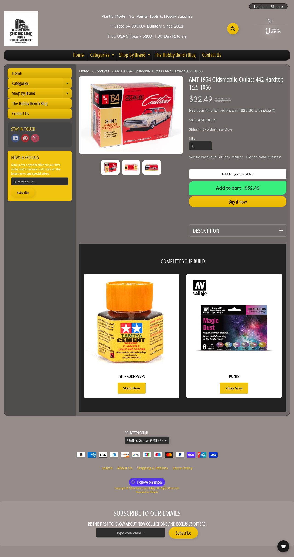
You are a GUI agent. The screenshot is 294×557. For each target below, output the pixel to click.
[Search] (233, 28)
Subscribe (23, 192)
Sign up (277, 6)
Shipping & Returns (152, 468)
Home (78, 55)
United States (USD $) (145, 440)
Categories (102, 55)
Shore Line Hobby (145, 488)
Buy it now (238, 201)
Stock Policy (182, 468)
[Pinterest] (25, 138)
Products (101, 71)
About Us (125, 468)
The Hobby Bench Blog (175, 55)
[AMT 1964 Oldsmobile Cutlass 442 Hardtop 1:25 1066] (110, 167)
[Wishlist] (283, 546)
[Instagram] (35, 138)
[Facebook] (15, 138)
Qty (192, 138)
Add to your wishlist (237, 174)
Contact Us (211, 55)
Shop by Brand (135, 55)
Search (107, 468)
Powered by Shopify (147, 491)
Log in (258, 6)
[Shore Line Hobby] (21, 28)
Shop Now (131, 388)
